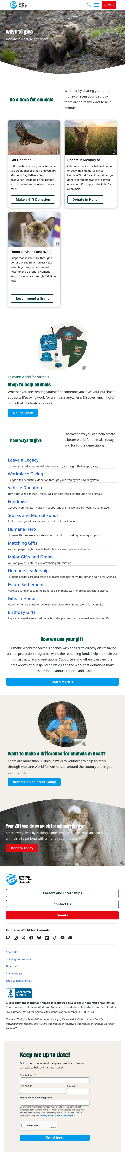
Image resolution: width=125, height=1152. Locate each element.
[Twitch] (8, 938)
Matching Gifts (22, 543)
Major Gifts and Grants (31, 557)
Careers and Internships (62, 893)
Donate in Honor (85, 199)
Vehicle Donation (25, 488)
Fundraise (18, 502)
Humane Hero (22, 529)
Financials (12, 966)
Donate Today (22, 848)
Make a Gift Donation (33, 199)
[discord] (70, 938)
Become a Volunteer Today (34, 782)
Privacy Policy (14, 973)
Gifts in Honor (22, 598)
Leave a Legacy (23, 460)
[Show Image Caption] (122, 58)
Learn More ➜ (62, 681)
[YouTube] (62, 938)
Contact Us (62, 904)
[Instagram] (16, 938)
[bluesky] (39, 938)
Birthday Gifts (22, 612)
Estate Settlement (26, 585)
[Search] (90, 5)
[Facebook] (31, 938)
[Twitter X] (23, 938)
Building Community (18, 959)
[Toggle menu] (96, 5)
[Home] (19, 879)
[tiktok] (55, 938)
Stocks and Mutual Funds (33, 515)
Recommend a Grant (32, 298)
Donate (109, 5)
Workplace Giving (25, 474)
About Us (11, 952)
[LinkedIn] (47, 938)
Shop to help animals (19, 981)
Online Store (23, 413)
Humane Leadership (28, 571)
